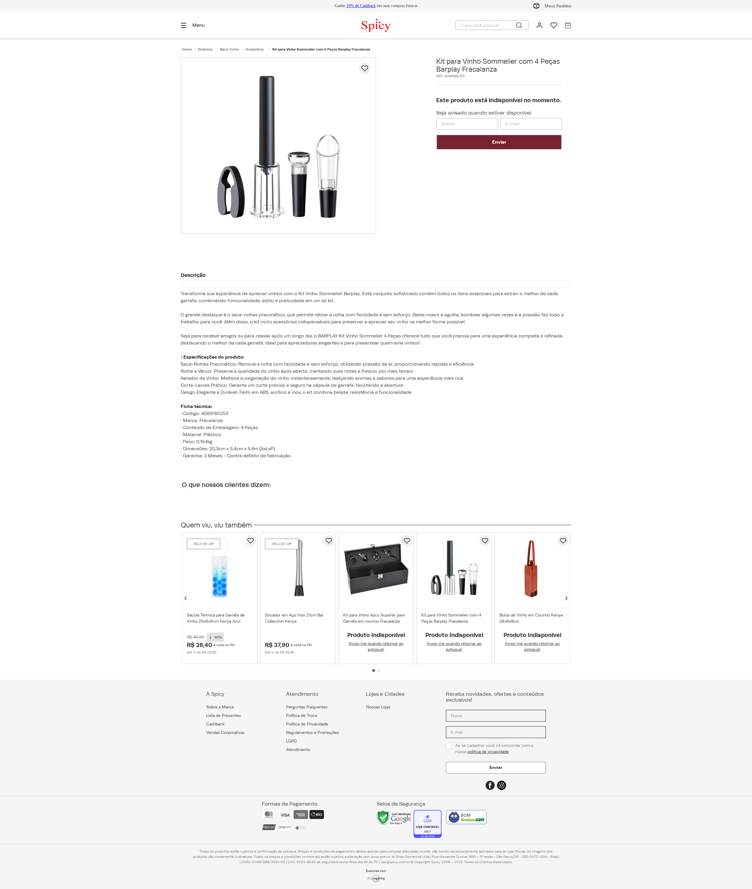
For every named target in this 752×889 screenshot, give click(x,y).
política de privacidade (488, 751)
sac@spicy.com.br (395, 862)
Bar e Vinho (229, 49)
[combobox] (492, 25)
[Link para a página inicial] (187, 49)
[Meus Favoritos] (553, 25)
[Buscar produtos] (519, 25)
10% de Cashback (361, 6)
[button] (186, 598)
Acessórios (255, 49)
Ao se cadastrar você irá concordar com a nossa (494, 748)
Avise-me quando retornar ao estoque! (376, 646)
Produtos (205, 49)
